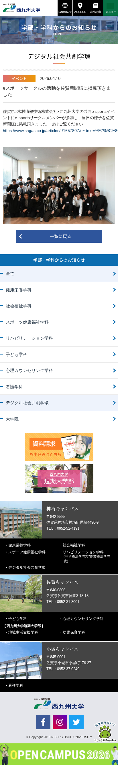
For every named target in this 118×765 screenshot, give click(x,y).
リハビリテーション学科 (29, 338)
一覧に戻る (60, 236)
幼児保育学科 (74, 632)
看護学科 (14, 386)
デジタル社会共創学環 (27, 402)
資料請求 (95, 11)
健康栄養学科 (19, 289)
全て (10, 273)
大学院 (12, 418)
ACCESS (80, 11)
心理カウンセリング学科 (29, 370)
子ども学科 (16, 354)
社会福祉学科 (19, 305)
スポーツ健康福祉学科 (27, 322)
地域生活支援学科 (23, 632)
